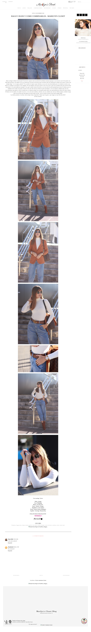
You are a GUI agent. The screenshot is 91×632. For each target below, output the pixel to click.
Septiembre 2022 (82, 75)
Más (82, 80)
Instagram (69, 1)
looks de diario (48, 525)
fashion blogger (41, 525)
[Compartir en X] (38, 523)
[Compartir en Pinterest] (40, 523)
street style (62, 525)
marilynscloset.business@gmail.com (83, 42)
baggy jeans (19, 525)
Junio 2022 (82, 76)
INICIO (41, 575)
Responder (10, 542)
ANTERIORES (16, 575)
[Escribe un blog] (37, 523)
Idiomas (10, 1)
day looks (35, 525)
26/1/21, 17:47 (16, 547)
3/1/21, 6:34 (15, 539)
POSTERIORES (66, 575)
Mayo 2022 (82, 78)
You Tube (71, 1)
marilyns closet (55, 525)
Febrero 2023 (82, 73)
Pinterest (75, 1)
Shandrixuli (10, 547)
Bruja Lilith (10, 539)
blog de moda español (27, 525)
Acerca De (5, 2)
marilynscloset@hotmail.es (83, 39)
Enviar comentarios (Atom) (40, 580)
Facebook (73, 1)
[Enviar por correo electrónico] (35, 523)
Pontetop (39, 503)
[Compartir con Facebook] (39, 523)
